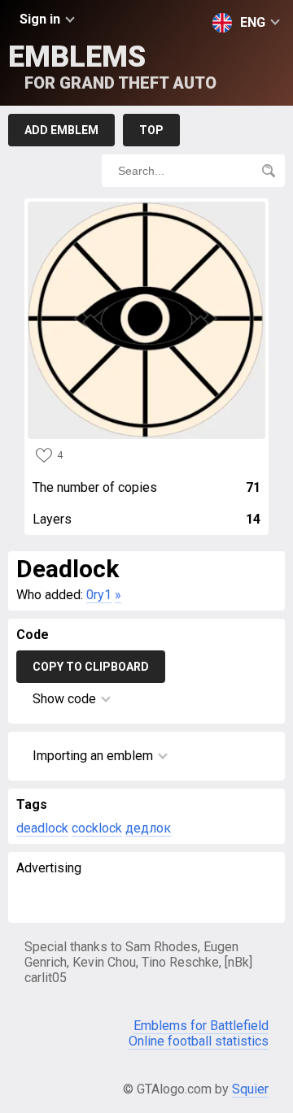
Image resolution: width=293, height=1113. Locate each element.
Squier (250, 1089)
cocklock (97, 828)
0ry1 (99, 594)
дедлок (148, 828)
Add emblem (61, 130)
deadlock (42, 828)
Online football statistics (199, 1041)
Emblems (112, 66)
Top (151, 130)
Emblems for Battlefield (201, 1025)
